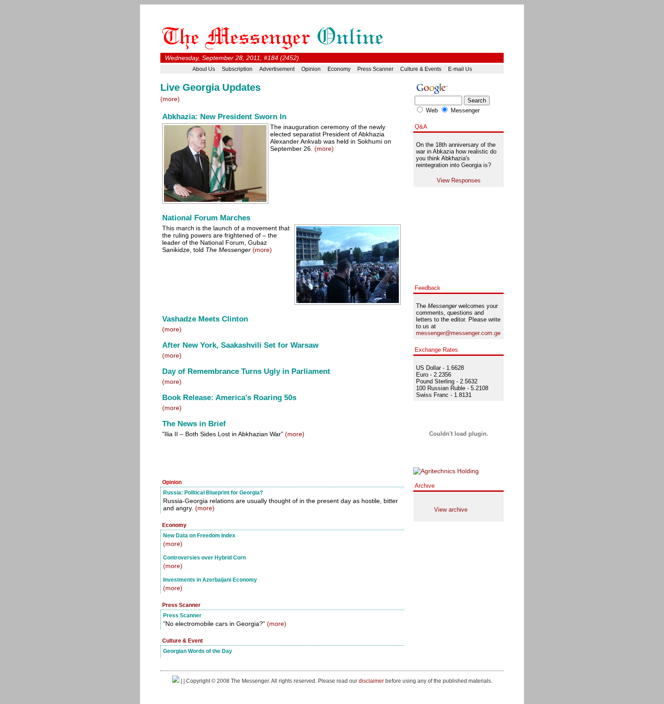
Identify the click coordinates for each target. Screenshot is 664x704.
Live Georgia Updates (210, 87)
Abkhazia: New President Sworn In (224, 116)
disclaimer (371, 681)
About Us (203, 69)
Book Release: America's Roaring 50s (229, 397)
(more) (170, 99)
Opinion (311, 69)
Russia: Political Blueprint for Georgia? (213, 492)
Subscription (237, 69)
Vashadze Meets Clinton (205, 319)
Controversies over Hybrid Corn (204, 557)
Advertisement (277, 69)
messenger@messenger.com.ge (458, 333)
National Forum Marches (206, 218)
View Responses (459, 180)
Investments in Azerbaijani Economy (210, 580)
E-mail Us (460, 69)
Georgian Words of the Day (197, 651)
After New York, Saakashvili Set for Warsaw (240, 345)
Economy (339, 69)
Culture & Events (420, 69)
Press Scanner (375, 69)
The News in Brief (194, 424)
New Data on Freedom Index (199, 535)
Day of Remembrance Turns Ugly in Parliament (246, 371)
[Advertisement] (266, 459)
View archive (451, 509)
